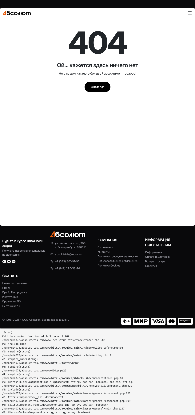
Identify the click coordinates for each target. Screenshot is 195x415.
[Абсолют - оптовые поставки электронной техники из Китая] (16, 13)
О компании (105, 247)
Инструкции (10, 296)
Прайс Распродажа (14, 292)
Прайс (6, 287)
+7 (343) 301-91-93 (67, 261)
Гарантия (151, 265)
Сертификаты (11, 306)
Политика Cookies (109, 265)
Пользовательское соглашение (117, 260)
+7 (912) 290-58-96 (67, 268)
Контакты (103, 251)
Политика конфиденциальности (118, 256)
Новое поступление (14, 283)
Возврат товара (155, 261)
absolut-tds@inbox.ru (68, 254)
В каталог (97, 87)
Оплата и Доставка (157, 256)
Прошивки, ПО (11, 301)
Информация (153, 252)
